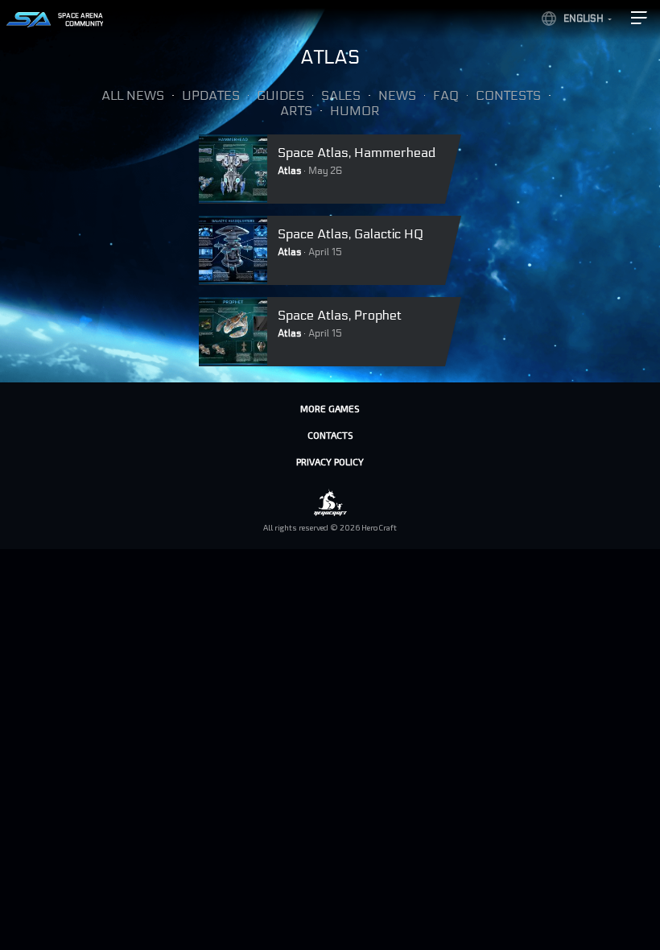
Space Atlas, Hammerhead (356, 152)
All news (132, 95)
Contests (508, 95)
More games (330, 408)
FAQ (446, 95)
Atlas (289, 170)
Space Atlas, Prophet (340, 315)
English (583, 18)
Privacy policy (330, 461)
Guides (280, 95)
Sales (341, 95)
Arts (296, 110)
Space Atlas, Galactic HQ (350, 234)
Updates (211, 95)
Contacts (330, 434)
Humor (355, 110)
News (397, 95)
